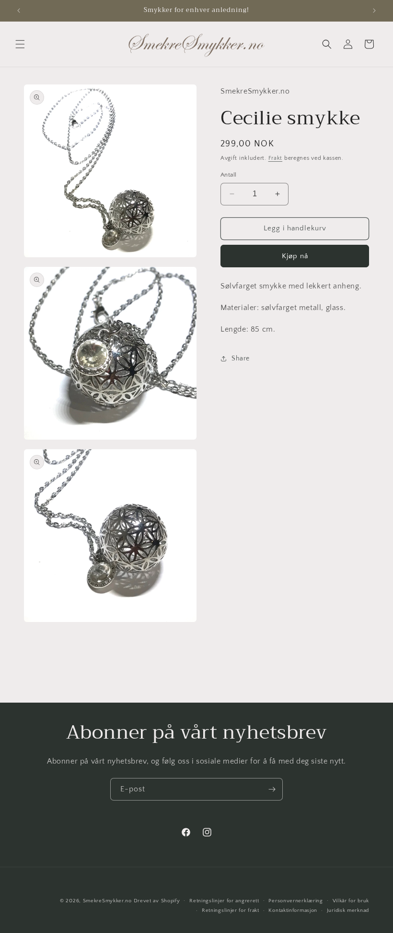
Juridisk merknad (348, 910)
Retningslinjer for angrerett (224, 901)
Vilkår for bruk (351, 901)
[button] (20, 44)
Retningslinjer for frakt (230, 910)
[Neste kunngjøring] (374, 10)
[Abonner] (271, 789)
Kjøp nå (295, 256)
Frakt (275, 158)
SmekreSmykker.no (107, 901)
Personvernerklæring (295, 901)
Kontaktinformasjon (292, 910)
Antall (228, 174)
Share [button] (240, 358)
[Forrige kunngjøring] (18, 10)
